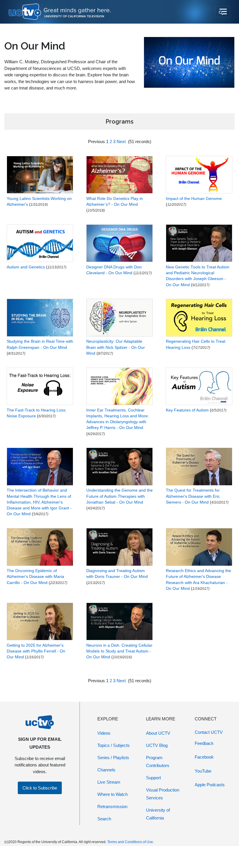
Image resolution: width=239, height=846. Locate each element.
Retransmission (112, 806)
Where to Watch (112, 794)
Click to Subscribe (39, 787)
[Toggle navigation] (222, 11)
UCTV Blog (157, 745)
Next (121, 141)
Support (153, 777)
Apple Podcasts (210, 784)
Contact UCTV (209, 732)
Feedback (204, 743)
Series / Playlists (113, 757)
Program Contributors (157, 761)
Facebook (204, 756)
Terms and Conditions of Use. (130, 842)
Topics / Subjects (113, 745)
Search (104, 818)
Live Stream (108, 782)
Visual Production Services (162, 793)
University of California (158, 814)
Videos (103, 733)
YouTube (203, 770)
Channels (106, 769)
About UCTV (158, 733)
